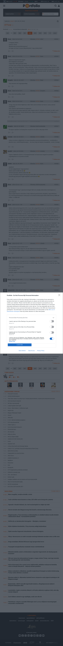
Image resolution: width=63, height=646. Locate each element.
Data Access (31, 350)
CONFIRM (20, 344)
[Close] (59, 295)
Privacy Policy (40, 350)
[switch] (52, 321)
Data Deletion (22, 350)
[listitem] (31, 318)
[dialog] (31, 323)
